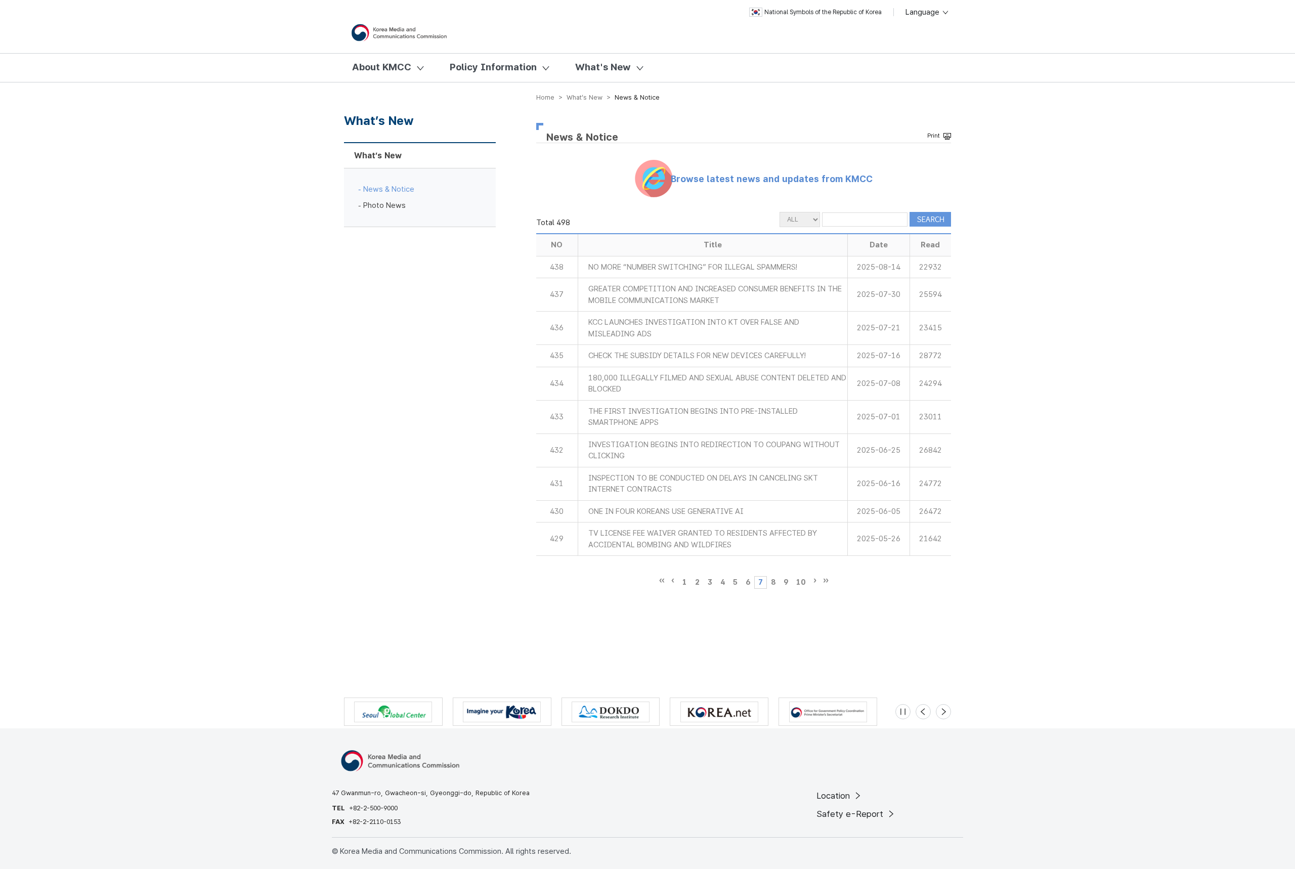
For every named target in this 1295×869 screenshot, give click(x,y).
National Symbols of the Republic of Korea (823, 12)
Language (923, 12)
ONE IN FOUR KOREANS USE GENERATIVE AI (666, 511)
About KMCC (381, 67)
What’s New (378, 155)
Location (834, 796)
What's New (603, 67)
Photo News (384, 205)
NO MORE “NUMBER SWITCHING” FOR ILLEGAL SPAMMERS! (692, 267)
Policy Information (493, 67)
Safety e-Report (851, 814)
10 (800, 582)
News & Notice (388, 189)
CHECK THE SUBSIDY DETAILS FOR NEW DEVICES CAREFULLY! (697, 355)
